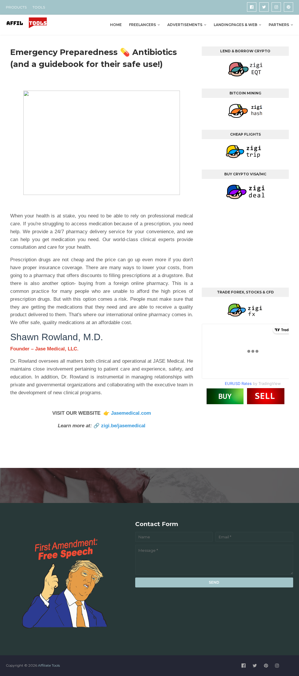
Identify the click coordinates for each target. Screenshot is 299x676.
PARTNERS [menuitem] (279, 25)
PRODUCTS (16, 7)
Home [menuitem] (116, 25)
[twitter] (264, 7)
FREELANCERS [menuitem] (142, 25)
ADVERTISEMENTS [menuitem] (184, 25)
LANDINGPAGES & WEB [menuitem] (235, 25)
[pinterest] (288, 7)
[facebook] (251, 7)
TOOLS (38, 7)
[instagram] (276, 7)
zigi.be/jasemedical (123, 425)
